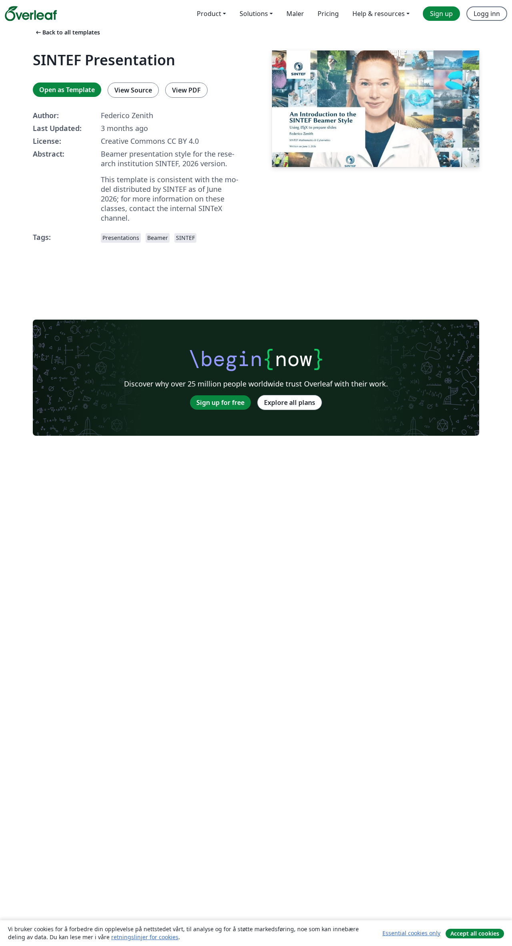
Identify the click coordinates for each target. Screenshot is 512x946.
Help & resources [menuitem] (378, 13)
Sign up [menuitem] (441, 13)
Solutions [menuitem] (254, 13)
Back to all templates (67, 32)
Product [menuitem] (209, 13)
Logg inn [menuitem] (487, 13)
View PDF (186, 90)
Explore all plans (289, 402)
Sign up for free (220, 402)
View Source (133, 90)
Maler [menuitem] (295, 13)
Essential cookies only (411, 933)
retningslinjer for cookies (144, 937)
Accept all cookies (474, 933)
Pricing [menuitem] (328, 13)
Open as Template (67, 89)
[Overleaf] (31, 13)
